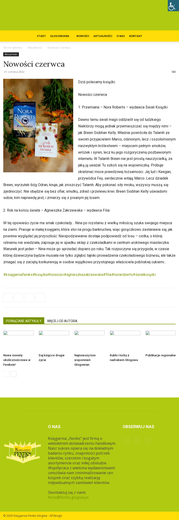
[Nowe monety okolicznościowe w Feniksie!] (18, 341)
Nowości (82, 36)
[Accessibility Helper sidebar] (173, 5)
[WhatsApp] (29, 297)
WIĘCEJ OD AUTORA (62, 321)
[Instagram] (137, 441)
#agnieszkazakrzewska (83, 274)
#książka (40, 274)
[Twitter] (18, 297)
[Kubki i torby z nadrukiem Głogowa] (125, 341)
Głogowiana (59, 36)
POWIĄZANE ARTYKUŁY (23, 321)
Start (41, 36)
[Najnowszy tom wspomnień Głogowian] (89, 341)
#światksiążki (144, 274)
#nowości (56, 274)
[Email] (40, 297)
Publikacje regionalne (160, 355)
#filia (107, 274)
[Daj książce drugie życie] (54, 341)
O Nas (121, 36)
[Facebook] (8, 297)
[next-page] (14, 374)
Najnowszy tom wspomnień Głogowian (85, 360)
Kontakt (135, 36)
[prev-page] (6, 374)
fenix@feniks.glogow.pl (68, 497)
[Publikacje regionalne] (160, 341)
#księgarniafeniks (18, 274)
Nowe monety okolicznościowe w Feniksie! (17, 360)
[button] (170, 36)
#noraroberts (122, 274)
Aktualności (102, 36)
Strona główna (12, 48)
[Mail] (147, 441)
